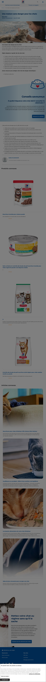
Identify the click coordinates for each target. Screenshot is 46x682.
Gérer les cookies (5, 676)
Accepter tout (5, 679)
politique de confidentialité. (34, 673)
